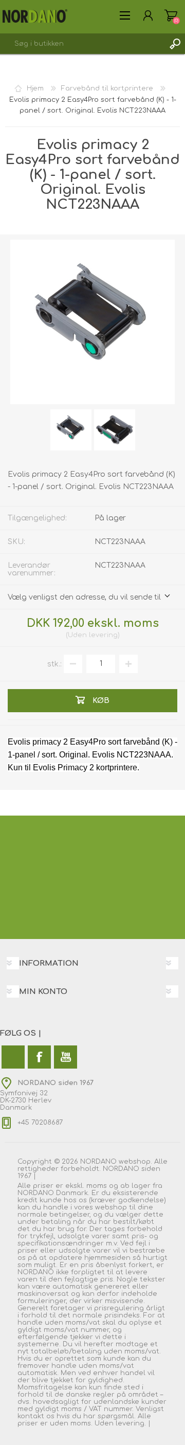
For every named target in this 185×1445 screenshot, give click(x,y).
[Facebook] (39, 1057)
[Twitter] (13, 1057)
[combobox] (82, 43)
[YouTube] (65, 1057)
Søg (174, 43)
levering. (131, 1423)
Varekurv (170, 15)
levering (103, 635)
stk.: (54, 663)
